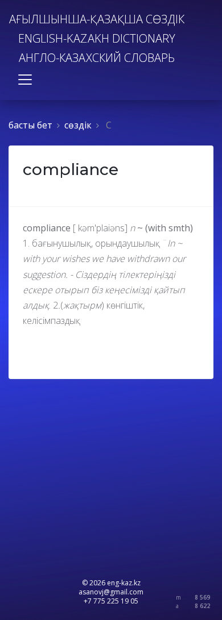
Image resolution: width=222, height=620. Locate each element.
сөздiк (78, 125)
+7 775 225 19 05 (111, 601)
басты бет (30, 125)
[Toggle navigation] (25, 79)
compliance (70, 169)
